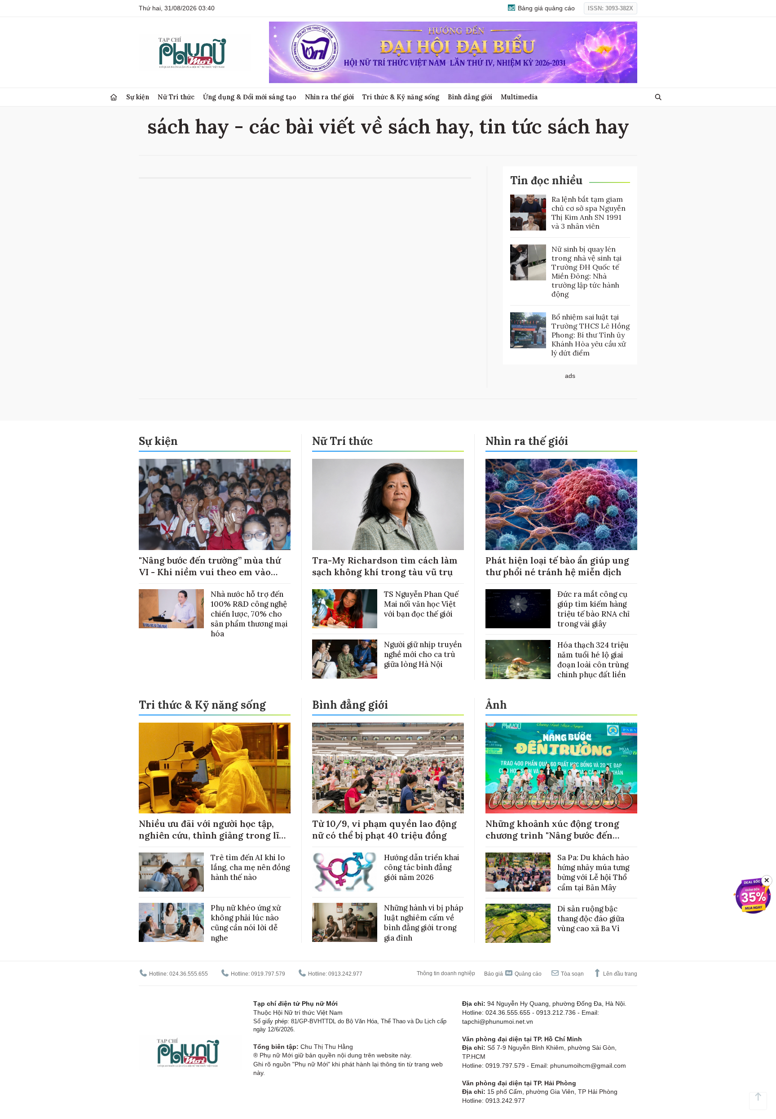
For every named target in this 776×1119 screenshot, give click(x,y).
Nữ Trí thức (176, 97)
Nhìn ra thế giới (329, 97)
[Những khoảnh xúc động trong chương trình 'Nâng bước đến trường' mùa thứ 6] (561, 768)
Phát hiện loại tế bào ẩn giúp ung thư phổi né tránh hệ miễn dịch (557, 566)
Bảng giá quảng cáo (545, 8)
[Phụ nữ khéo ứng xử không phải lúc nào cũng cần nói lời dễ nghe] (171, 922)
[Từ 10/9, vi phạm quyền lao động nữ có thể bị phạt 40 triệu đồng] (388, 768)
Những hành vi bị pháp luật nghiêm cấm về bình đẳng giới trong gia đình (423, 922)
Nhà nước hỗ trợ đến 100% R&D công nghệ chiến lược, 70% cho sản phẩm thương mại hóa (249, 614)
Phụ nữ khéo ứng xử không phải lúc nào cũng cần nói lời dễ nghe (246, 922)
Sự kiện (137, 97)
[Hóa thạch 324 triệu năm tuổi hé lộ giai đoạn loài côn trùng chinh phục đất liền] (518, 659)
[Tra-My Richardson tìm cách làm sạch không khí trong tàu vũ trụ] (388, 504)
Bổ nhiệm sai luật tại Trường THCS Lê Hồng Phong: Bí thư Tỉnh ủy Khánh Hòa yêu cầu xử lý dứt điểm (590, 334)
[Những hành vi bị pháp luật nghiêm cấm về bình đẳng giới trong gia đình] (344, 922)
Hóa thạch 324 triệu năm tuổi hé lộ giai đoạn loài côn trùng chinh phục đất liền (593, 659)
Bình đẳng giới (470, 97)
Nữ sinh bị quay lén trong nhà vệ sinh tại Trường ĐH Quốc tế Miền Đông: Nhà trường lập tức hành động (586, 271)
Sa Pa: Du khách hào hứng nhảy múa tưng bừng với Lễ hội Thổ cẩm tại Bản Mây (593, 872)
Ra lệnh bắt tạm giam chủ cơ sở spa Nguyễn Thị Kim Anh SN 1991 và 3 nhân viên (588, 213)
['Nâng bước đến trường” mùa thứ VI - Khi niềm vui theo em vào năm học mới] (215, 504)
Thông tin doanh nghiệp (446, 973)
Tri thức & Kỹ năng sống (400, 97)
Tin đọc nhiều (546, 180)
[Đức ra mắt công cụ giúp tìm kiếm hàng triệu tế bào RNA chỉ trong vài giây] (518, 608)
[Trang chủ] (114, 97)
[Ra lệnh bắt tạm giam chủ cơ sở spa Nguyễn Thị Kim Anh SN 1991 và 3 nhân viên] (528, 213)
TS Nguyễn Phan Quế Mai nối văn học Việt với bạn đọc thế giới (421, 604)
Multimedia (519, 97)
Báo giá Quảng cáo (513, 974)
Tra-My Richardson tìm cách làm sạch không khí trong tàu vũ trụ (385, 566)
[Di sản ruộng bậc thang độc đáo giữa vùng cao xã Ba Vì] (518, 923)
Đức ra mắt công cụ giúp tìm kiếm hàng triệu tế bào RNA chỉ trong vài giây (593, 609)
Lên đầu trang (619, 974)
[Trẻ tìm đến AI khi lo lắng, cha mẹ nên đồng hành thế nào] (171, 872)
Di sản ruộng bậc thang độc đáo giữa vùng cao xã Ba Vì (590, 918)
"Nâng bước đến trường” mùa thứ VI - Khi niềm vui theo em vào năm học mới (210, 572)
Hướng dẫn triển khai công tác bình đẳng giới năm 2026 (421, 867)
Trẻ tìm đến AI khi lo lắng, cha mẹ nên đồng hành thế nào (250, 867)
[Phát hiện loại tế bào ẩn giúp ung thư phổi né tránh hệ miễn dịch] (561, 504)
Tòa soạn (572, 974)
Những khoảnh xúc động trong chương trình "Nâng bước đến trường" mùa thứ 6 (552, 835)
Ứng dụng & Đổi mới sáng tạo (249, 97)
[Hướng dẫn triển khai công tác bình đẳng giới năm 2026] (344, 872)
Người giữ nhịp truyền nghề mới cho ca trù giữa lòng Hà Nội (423, 654)
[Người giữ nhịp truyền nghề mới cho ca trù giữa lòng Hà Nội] (344, 659)
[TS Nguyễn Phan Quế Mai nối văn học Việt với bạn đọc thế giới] (344, 608)
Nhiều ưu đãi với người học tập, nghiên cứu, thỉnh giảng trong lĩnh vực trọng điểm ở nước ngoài (215, 835)
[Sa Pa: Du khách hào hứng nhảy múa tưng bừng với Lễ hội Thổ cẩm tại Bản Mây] (518, 872)
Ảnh (496, 705)
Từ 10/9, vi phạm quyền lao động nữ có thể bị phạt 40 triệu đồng (384, 829)
